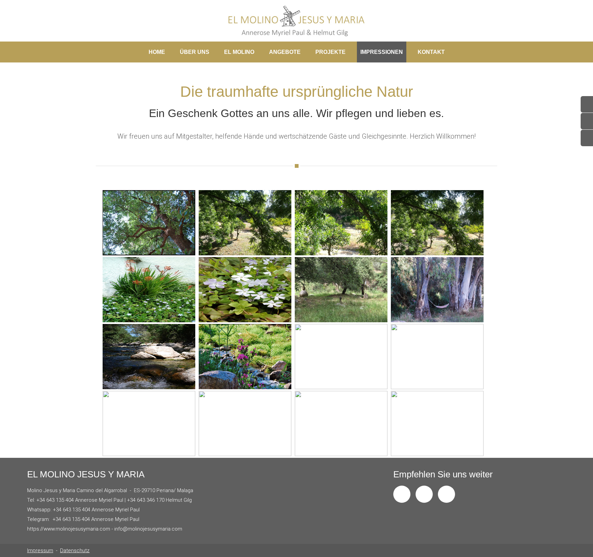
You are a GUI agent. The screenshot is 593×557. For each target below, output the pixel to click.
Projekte (329, 51)
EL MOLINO (237, 51)
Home (157, 52)
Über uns (192, 51)
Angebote (283, 51)
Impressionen (380, 51)
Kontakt (431, 52)
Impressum (40, 550)
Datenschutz (75, 550)
